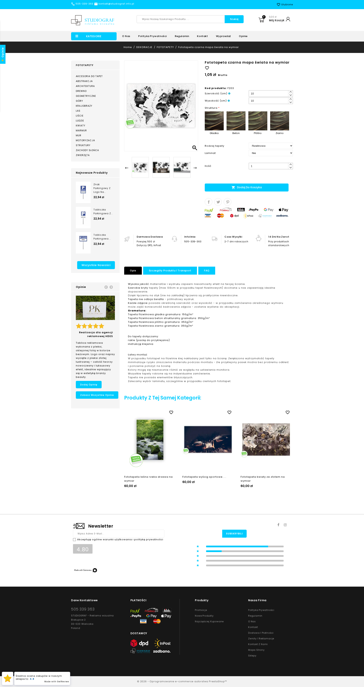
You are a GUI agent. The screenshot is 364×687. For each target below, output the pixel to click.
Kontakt (202, 36)
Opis (133, 270)
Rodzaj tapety (214, 146)
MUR (78, 135)
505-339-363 (193, 241)
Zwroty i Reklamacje (261, 638)
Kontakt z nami (258, 644)
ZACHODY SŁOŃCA (87, 150)
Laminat (210, 153)
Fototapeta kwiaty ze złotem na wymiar (263, 479)
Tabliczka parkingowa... (102, 236)
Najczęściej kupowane (209, 621)
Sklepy (252, 655)
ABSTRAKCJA (84, 81)
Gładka (214, 133)
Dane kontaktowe (84, 600)
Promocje (201, 610)
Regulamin (182, 36)
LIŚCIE (79, 115)
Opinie (243, 36)
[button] (290, 92)
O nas (126, 36)
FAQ (206, 270)
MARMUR (81, 130)
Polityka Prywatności (261, 610)
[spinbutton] (271, 94)
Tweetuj (218, 202)
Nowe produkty (204, 615)
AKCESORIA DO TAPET (89, 76)
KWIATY (80, 125)
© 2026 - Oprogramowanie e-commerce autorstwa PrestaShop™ (182, 681)
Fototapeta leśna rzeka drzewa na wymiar (148, 479)
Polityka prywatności (152, 36)
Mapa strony (256, 650)
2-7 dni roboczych (236, 241)
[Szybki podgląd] (153, 411)
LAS (78, 110)
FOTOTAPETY (84, 65)
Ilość (208, 166)
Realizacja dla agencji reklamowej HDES (96, 334)
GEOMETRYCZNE (86, 96)
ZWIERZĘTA (83, 155)
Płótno (258, 133)
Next (111, 287)
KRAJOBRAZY (84, 105)
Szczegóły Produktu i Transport (170, 270)
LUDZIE (80, 120)
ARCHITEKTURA (85, 86)
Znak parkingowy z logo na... (102, 188)
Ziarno (280, 133)
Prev (106, 287)
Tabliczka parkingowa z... (103, 211)
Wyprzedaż (223, 36)
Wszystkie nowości (96, 265)
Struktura (212, 108)
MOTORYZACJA (85, 140)
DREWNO (81, 91)
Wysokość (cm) (216, 100)
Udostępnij (208, 202)
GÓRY (79, 100)
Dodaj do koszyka (246, 187)
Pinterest (227, 202)
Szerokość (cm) (216, 93)
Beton (236, 133)
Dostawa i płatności (261, 632)
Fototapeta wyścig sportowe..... (204, 477)
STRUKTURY (83, 145)
